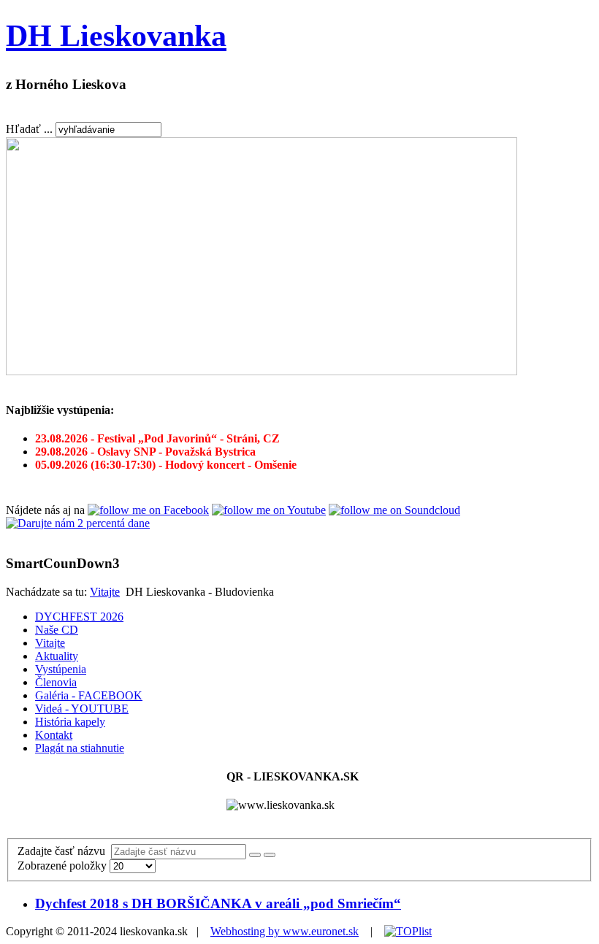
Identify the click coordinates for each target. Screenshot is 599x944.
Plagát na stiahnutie (79, 748)
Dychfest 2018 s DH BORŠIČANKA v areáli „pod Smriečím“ (218, 903)
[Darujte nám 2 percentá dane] (78, 523)
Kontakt (53, 735)
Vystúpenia (60, 669)
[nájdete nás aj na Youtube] (269, 510)
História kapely (70, 721)
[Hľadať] (255, 855)
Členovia (56, 682)
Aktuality (56, 656)
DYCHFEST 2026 (79, 616)
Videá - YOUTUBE (82, 708)
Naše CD (56, 629)
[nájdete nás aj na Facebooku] (148, 510)
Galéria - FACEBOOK (88, 695)
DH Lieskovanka (116, 36)
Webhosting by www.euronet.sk (284, 931)
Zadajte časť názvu (64, 851)
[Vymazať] (269, 855)
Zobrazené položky (64, 865)
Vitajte (105, 592)
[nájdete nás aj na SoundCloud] (394, 510)
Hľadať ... (29, 129)
